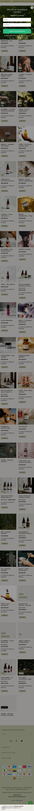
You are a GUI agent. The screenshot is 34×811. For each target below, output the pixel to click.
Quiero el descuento (17, 31)
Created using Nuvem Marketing (17, 38)
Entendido (29, 807)
